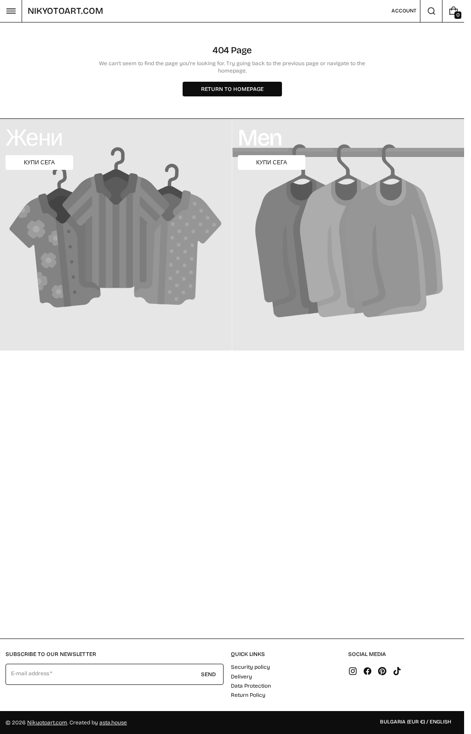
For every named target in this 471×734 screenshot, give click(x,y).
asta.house (113, 722)
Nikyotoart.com (47, 722)
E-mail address (30, 673)
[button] (11, 11)
